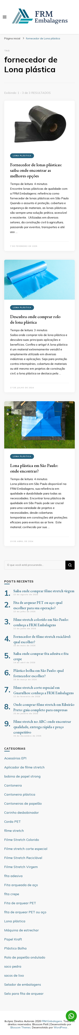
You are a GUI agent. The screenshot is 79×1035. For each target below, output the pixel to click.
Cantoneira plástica (19, 794)
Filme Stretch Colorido (21, 840)
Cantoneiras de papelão (23, 803)
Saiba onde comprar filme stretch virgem (43, 591)
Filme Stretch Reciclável (23, 858)
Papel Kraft (13, 939)
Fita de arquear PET (20, 903)
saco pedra (12, 966)
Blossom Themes (20, 1027)
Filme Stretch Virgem (21, 867)
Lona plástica (22, 155)
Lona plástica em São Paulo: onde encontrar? (34, 468)
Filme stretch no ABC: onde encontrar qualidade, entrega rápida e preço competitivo (42, 727)
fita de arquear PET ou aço (25, 912)
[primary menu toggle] (4, 17)
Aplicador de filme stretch (24, 767)
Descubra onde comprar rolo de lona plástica (35, 319)
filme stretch (14, 830)
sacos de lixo (14, 975)
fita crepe (11, 894)
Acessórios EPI (15, 758)
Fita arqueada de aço (21, 885)
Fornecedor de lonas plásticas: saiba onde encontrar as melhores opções (36, 170)
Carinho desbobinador (21, 812)
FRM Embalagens (52, 1021)
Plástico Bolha (15, 948)
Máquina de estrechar (21, 930)
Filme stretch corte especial (25, 849)
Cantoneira (13, 785)
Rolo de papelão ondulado (24, 957)
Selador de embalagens (22, 984)
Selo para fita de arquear (24, 993)
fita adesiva (13, 876)
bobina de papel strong (22, 776)
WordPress (60, 1027)
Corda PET (12, 821)
